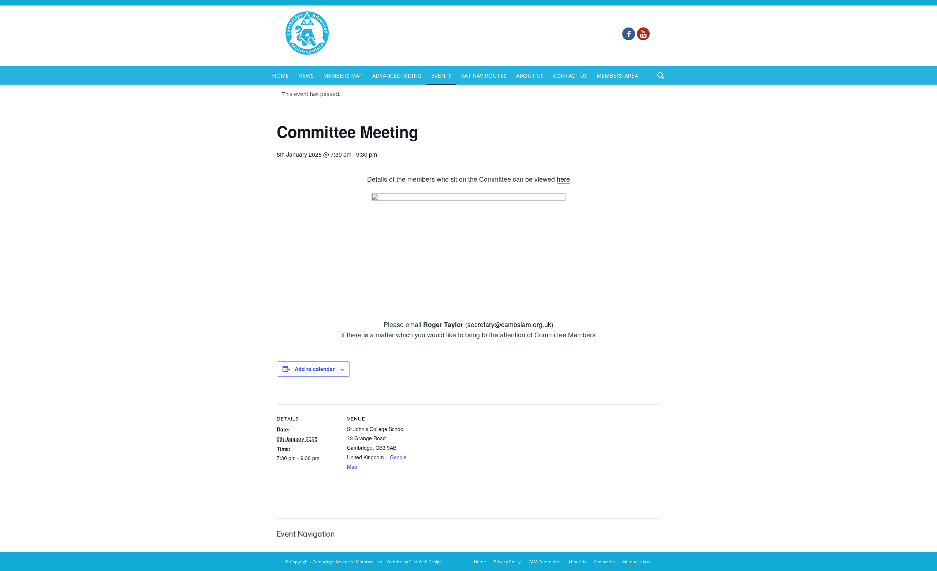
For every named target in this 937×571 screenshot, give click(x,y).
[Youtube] (643, 33)
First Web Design (425, 561)
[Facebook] (628, 33)
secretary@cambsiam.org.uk (509, 324)
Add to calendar (315, 368)
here (563, 178)
